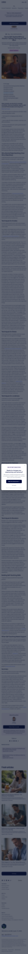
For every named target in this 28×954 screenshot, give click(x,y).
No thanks (14, 485)
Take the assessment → (14, 481)
